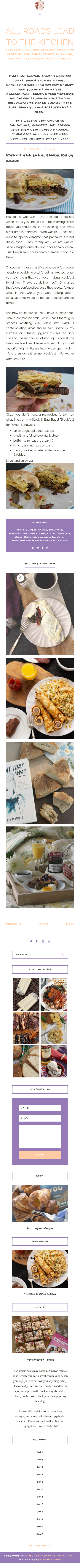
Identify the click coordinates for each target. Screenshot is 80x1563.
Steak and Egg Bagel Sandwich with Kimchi (40, 541)
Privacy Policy (40, 1545)
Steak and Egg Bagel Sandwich (44, 537)
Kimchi (51, 533)
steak (18, 537)
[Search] (62, 954)
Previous (14, 924)
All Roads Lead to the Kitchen (51, 1555)
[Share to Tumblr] (42, 548)
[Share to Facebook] (33, 548)
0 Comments (40, 522)
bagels (43, 530)
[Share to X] (38, 548)
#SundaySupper (27, 530)
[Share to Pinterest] (47, 548)
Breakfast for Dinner (23, 533)
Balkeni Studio (49, 1559)
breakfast (55, 530)
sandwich (63, 533)
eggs (42, 533)
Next (70, 924)
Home (44, 924)
